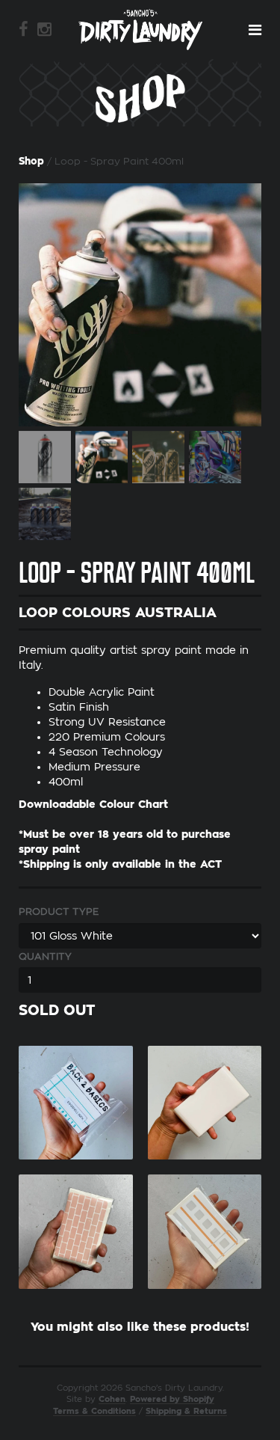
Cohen (112, 1399)
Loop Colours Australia (118, 612)
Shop (31, 161)
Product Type (59, 911)
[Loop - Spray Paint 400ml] (140, 304)
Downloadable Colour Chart (93, 804)
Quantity (45, 956)
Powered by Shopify (172, 1399)
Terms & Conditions (94, 1411)
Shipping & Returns (186, 1411)
